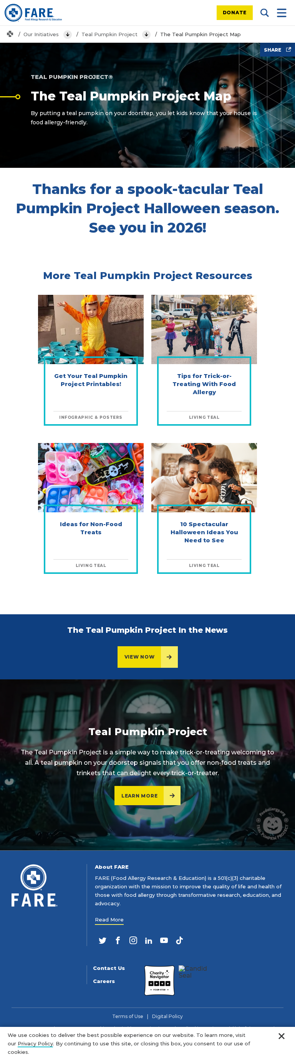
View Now (139, 657)
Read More (109, 919)
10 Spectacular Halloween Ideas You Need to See (204, 532)
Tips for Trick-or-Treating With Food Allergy (204, 384)
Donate (235, 12)
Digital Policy (167, 1016)
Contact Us (109, 968)
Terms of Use (127, 1016)
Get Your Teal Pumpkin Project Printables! (91, 380)
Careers (104, 981)
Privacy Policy (35, 1043)
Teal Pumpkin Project (109, 34)
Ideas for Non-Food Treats (91, 528)
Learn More (139, 796)
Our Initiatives (41, 34)
